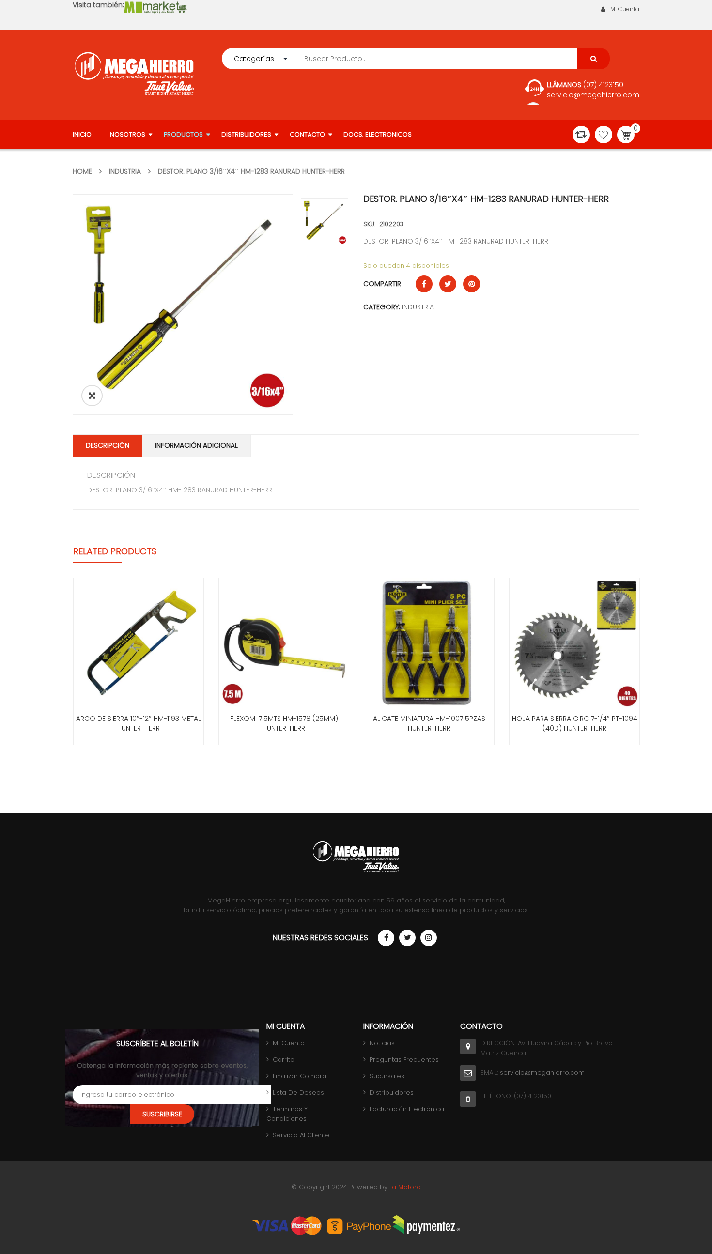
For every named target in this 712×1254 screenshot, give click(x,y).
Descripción (107, 445)
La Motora (405, 1187)
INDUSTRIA (125, 171)
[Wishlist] (603, 134)
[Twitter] (407, 938)
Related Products (114, 551)
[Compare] (581, 134)
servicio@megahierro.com (593, 95)
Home (82, 171)
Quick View (138, 625)
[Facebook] (386, 938)
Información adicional (196, 445)
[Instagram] (428, 938)
